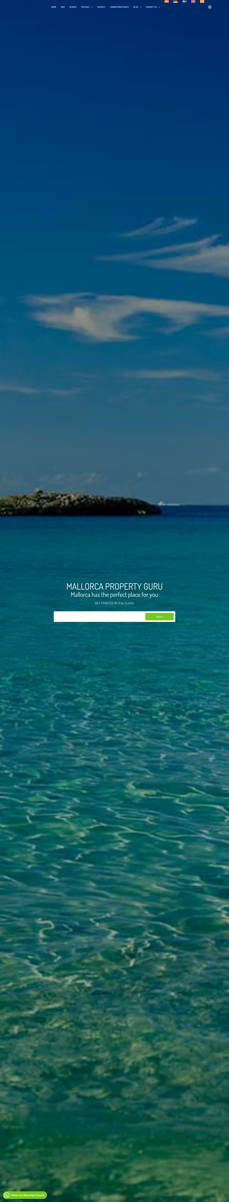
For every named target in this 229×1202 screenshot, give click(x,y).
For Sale (85, 7)
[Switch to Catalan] (202, 1)
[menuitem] (210, 7)
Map (63, 7)
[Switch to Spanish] (166, 1)
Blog (135, 7)
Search (72, 7)
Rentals (101, 7)
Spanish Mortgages (119, 7)
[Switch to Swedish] (184, 1)
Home (53, 7)
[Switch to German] (175, 1)
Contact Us (151, 7)
